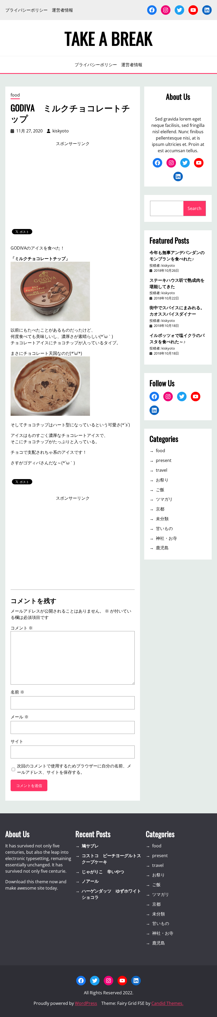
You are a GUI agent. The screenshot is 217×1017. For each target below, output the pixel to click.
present (163, 460)
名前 (17, 692)
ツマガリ (164, 499)
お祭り (162, 480)
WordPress (86, 1003)
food (15, 95)
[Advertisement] (72, 188)
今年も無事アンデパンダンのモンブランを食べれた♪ (177, 255)
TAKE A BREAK (108, 38)
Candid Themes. (167, 1003)
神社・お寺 (166, 538)
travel (161, 470)
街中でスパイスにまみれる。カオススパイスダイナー (177, 310)
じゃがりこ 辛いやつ (103, 872)
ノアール (90, 881)
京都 (160, 509)
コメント (22, 628)
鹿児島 (162, 548)
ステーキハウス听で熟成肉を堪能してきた (177, 283)
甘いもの (164, 528)
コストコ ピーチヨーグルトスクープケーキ (111, 859)
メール (20, 717)
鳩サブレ (90, 846)
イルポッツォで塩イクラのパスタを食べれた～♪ (177, 338)
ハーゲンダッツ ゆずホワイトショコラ (111, 894)
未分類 (162, 519)
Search (194, 208)
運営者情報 (62, 10)
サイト (17, 741)
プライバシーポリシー (26, 10)
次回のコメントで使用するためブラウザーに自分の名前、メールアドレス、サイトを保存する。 (74, 769)
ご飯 (160, 490)
